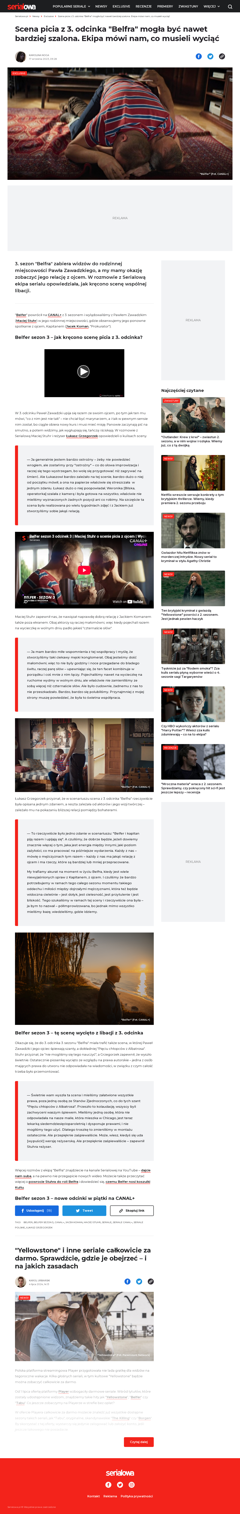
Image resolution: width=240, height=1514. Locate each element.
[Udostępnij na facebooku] (199, 56)
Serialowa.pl (21, 16)
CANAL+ (55, 315)
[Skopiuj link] (222, 56)
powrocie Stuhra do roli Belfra (53, 1182)
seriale (107, 1222)
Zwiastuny (188, 6)
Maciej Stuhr (26, 321)
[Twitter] (120, 1485)
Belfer (21, 315)
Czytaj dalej (139, 1442)
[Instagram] (131, 1485)
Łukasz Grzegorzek (82, 436)
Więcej (210, 6)
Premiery (165, 6)
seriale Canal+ (122, 1222)
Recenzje (144, 6)
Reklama (110, 1496)
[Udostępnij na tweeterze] (210, 56)
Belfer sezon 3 (43, 1222)
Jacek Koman (77, 326)
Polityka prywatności (137, 1496)
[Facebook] (108, 1485)
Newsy (101, 6)
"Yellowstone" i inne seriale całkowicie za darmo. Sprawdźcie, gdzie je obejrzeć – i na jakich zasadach (83, 1258)
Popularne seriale (69, 6)
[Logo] (22, 6)
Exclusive (121, 6)
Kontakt (93, 1496)
